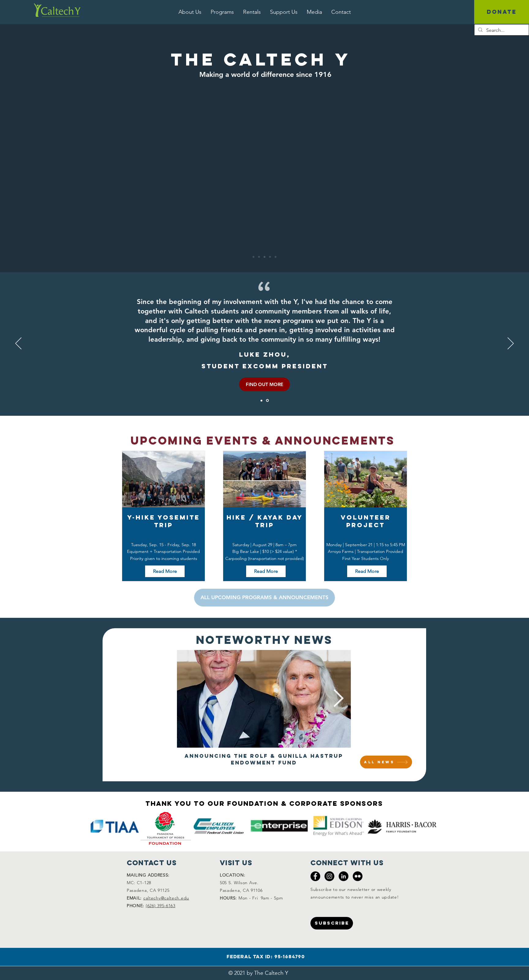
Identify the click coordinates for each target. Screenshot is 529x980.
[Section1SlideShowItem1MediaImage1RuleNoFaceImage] (267, 400)
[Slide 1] (264, 257)
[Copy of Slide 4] (259, 257)
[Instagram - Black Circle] (329, 876)
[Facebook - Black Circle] (315, 876)
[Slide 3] (270, 257)
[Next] (511, 343)
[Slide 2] (275, 257)
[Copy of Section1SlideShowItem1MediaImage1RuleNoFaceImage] (261, 400)
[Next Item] (338, 698)
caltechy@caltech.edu (166, 898)
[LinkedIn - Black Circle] (343, 876)
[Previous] (18, 343)
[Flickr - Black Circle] (357, 876)
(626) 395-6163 (160, 905)
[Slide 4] (253, 257)
